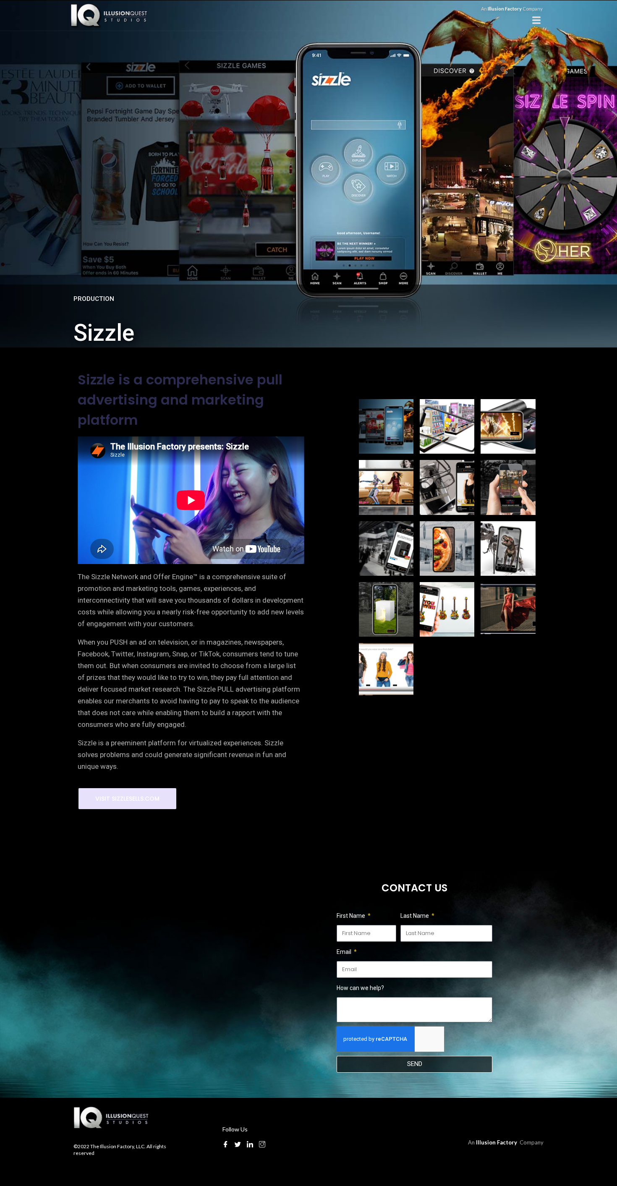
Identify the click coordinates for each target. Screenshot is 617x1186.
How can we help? (360, 988)
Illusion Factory (505, 8)
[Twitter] (238, 1144)
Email (345, 951)
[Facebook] (225, 1144)
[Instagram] (262, 1144)
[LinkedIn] (250, 1144)
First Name (351, 915)
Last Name (415, 915)
